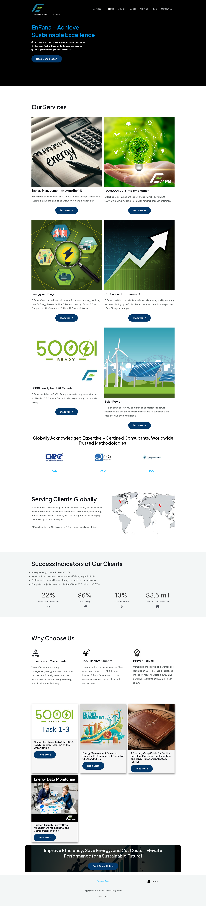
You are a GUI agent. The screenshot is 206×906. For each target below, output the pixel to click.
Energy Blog (103, 881)
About (121, 9)
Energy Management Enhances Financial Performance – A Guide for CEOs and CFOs (103, 756)
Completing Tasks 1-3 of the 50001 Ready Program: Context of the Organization (54, 744)
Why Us (144, 9)
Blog (154, 9)
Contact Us (166, 9)
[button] (46, 58)
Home (111, 9)
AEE (54, 470)
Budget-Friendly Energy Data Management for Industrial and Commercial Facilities (51, 827)
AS (102, 470)
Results (132, 9)
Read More (45, 754)
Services (97, 9)
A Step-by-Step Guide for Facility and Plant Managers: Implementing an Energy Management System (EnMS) (151, 757)
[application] (102, 9)
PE (150, 470)
